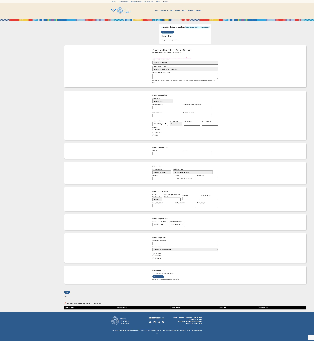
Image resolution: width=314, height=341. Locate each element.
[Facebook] (162, 322)
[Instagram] (158, 322)
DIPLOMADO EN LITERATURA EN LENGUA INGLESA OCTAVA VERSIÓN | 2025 (171, 58)
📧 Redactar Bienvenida (167, 32)
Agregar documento (158, 276)
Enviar (67, 292)
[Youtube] (150, 322)
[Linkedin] (154, 322)
